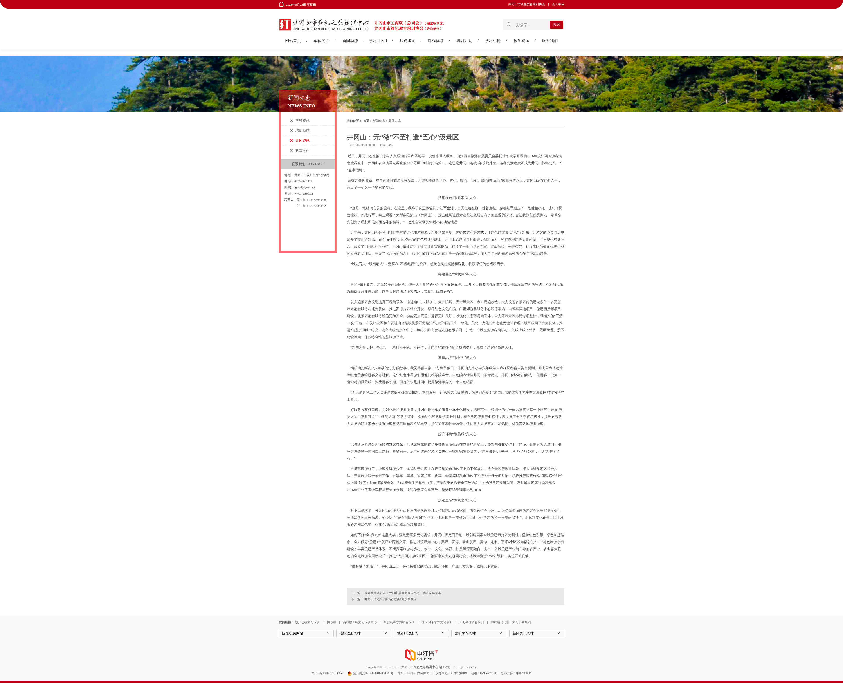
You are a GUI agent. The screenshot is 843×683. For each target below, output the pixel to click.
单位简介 (322, 40)
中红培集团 (523, 673)
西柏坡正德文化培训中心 (360, 622)
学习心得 (493, 40)
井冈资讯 (302, 141)
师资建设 (407, 40)
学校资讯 (302, 120)
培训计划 (464, 40)
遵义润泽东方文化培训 (437, 622)
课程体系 (436, 40)
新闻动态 (350, 40)
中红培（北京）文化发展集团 (511, 622)
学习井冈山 (379, 40)
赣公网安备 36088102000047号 (373, 673)
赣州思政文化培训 (307, 622)
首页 (366, 121)
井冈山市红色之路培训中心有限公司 (425, 667)
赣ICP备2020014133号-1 (328, 673)
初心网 (331, 622)
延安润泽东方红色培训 (399, 622)
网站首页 (293, 40)
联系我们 (550, 40)
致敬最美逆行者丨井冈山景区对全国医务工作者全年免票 (402, 593)
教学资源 (521, 40)
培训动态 (302, 130)
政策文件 (302, 151)
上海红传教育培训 (471, 622)
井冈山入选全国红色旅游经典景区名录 (390, 599)
